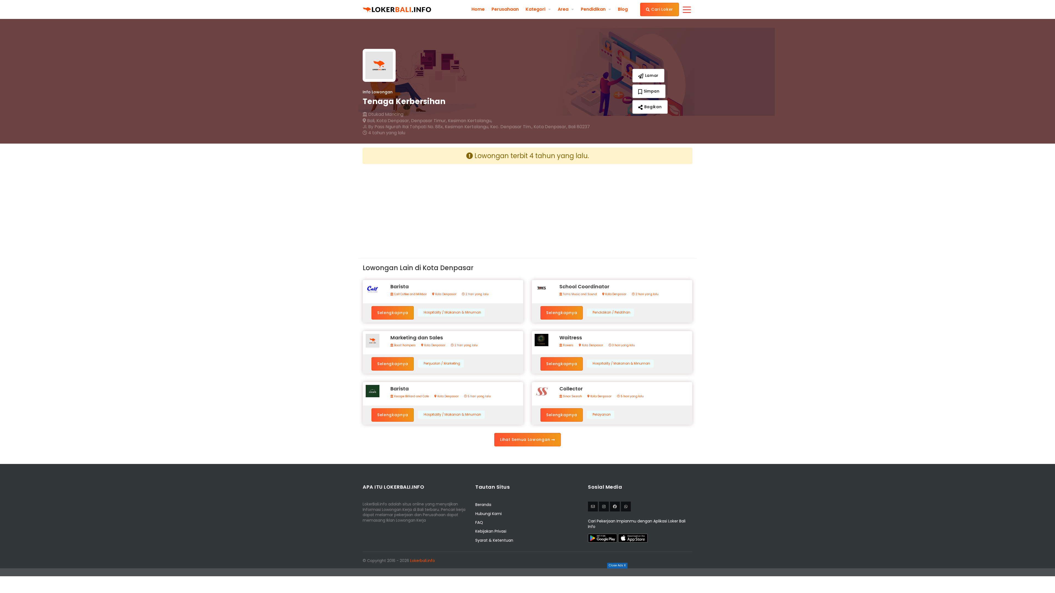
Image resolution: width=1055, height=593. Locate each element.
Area (563, 9)
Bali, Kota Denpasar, (388, 121)
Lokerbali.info (422, 560)
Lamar (651, 75)
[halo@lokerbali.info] (593, 506)
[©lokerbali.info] (604, 506)
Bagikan (652, 107)
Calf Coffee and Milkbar (410, 294)
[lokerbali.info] (615, 506)
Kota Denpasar (445, 294)
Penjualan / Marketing (442, 363)
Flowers (567, 345)
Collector (571, 388)
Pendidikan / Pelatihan (611, 312)
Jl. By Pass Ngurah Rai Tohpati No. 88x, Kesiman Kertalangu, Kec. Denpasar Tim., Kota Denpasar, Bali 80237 (476, 127)
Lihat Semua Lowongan (525, 439)
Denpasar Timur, (429, 121)
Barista (399, 286)
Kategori (535, 9)
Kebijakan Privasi (490, 531)
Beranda (483, 504)
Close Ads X (617, 565)
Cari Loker (661, 9)
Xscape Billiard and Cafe (411, 396)
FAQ (479, 522)
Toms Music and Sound (579, 294)
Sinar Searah (572, 396)
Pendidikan (593, 9)
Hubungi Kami (488, 513)
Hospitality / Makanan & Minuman (452, 312)
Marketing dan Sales (416, 337)
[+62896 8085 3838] (626, 506)
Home (478, 9)
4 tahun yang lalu (386, 133)
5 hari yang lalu (479, 396)
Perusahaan (505, 9)
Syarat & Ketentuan (494, 540)
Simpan (651, 91)
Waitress (570, 337)
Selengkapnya (392, 312)
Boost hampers (404, 345)
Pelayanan (602, 414)
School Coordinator (584, 286)
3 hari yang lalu (623, 345)
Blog (623, 9)
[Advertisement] (443, 206)
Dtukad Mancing (385, 114)
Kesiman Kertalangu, (470, 121)
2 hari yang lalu (476, 294)
